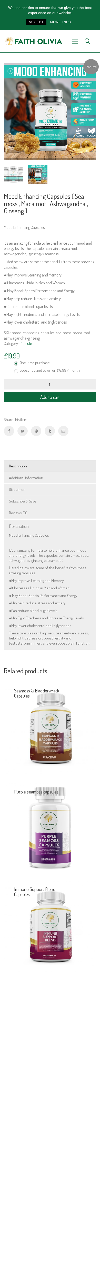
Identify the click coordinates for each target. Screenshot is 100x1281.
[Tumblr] (50, 431)
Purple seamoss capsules (36, 791)
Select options (82, 766)
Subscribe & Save (22, 501)
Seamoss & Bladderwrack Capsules (36, 693)
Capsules (26, 343)
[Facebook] (9, 431)
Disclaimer (17, 489)
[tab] (50, 466)
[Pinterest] (36, 431)
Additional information (26, 477)
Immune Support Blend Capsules (34, 892)
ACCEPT (36, 22)
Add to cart (50, 397)
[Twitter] (22, 431)
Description (18, 466)
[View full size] (10, 71)
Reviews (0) (18, 512)
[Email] (63, 431)
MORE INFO (60, 22)
